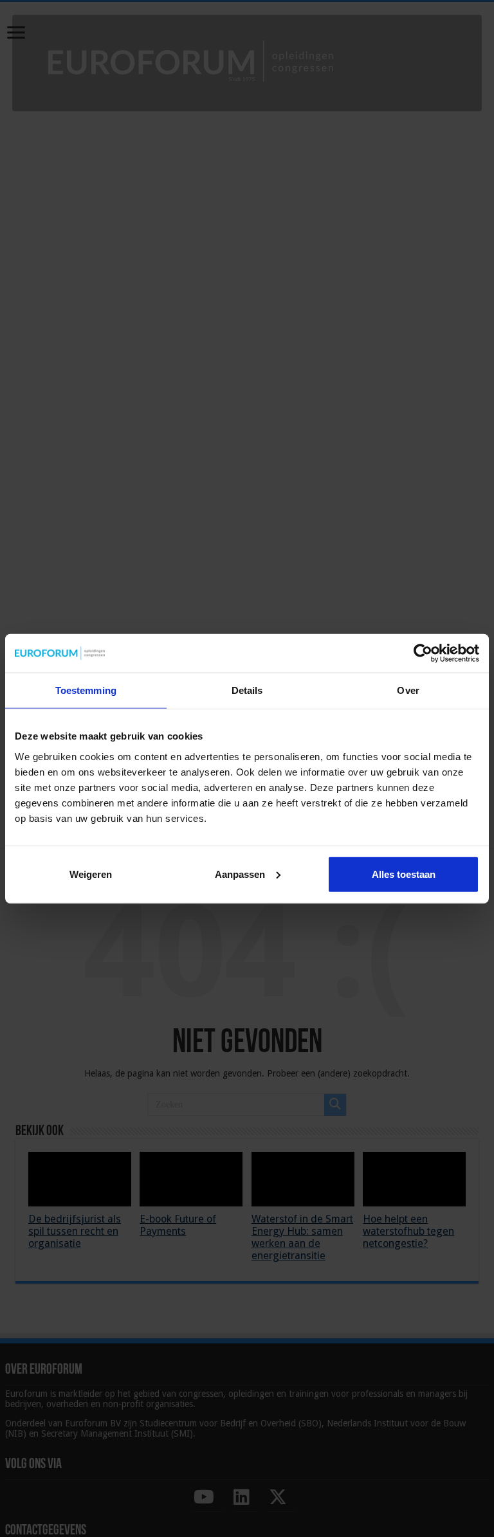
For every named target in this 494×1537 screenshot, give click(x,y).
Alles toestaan (403, 873)
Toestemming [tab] (85, 690)
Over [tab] (408, 690)
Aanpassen (240, 873)
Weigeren (90, 873)
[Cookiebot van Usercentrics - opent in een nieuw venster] (423, 653)
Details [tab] (247, 690)
